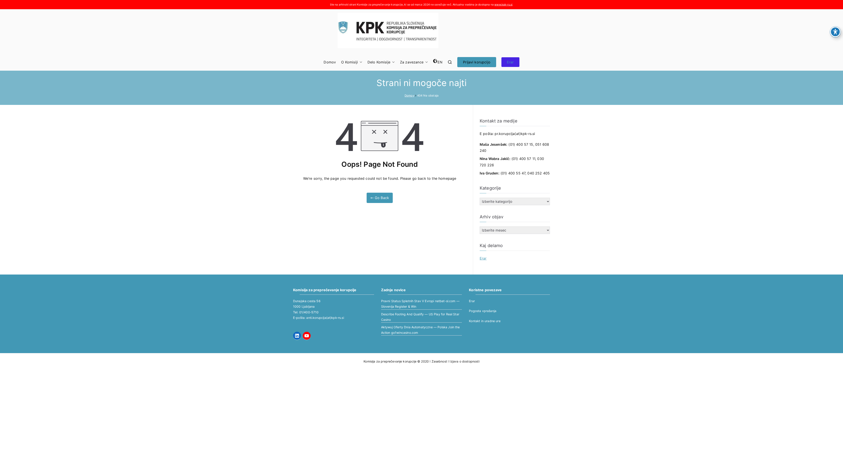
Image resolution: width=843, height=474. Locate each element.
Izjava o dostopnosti (464, 361)
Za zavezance (411, 62)
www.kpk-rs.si (503, 4)
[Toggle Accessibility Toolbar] (835, 32)
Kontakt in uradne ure (484, 321)
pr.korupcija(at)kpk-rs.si (515, 133)
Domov (330, 62)
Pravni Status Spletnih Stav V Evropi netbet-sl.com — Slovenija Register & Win (420, 303)
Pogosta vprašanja (482, 311)
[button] (360, 62)
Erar (510, 62)
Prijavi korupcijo (476, 62)
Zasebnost (439, 361)
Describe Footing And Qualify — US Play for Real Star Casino (420, 316)
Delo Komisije (378, 62)
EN (440, 62)
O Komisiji (349, 62)
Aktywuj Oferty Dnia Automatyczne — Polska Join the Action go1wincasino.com (420, 329)
